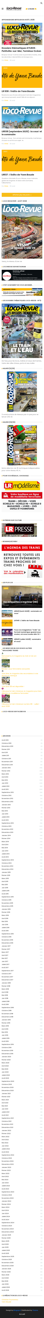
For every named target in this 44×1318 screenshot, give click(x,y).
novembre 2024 (22, 1229)
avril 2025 (22, 1244)
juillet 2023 (22, 1186)
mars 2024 (22, 1207)
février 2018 (22, 986)
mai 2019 (22, 1032)
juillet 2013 (22, 817)
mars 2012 (22, 774)
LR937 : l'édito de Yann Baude (18, 174)
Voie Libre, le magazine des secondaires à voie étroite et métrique (20, 674)
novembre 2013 (22, 829)
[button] (2, 8)
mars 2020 (22, 1063)
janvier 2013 (22, 805)
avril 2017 (22, 955)
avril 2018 (22, 992)
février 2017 (22, 949)
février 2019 (22, 1023)
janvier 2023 (22, 1167)
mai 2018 (22, 995)
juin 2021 (22, 1109)
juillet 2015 (22, 891)
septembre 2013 (22, 823)
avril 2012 (22, 777)
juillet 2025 (22, 1250)
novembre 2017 (22, 977)
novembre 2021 (22, 1124)
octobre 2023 (22, 1195)
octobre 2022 (22, 1158)
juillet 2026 (22, 1287)
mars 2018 (22, 989)
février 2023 (22, 1170)
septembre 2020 (22, 1081)
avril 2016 (22, 918)
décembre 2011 (22, 765)
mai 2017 (22, 958)
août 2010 (22, 740)
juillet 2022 (22, 1149)
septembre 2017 (22, 971)
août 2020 (22, 1078)
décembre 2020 (22, 1090)
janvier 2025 (22, 1235)
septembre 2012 (22, 792)
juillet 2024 (22, 1216)
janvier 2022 (22, 1130)
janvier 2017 (22, 946)
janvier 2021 (22, 1093)
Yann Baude (6, 1302)
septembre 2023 (22, 1192)
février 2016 (22, 912)
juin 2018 (22, 998)
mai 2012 (22, 780)
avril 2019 (22, 1029)
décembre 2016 (22, 943)
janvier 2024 (22, 1201)
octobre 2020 (22, 1084)
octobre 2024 (22, 1226)
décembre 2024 (22, 1232)
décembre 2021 (22, 1127)
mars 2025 (22, 1241)
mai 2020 (22, 1069)
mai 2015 (22, 884)
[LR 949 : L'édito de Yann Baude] (7, 623)
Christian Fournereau (10, 1300)
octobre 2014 (22, 863)
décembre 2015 (22, 906)
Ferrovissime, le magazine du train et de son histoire (19, 657)
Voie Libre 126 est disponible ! (13, 686)
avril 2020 (22, 1066)
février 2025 (22, 1238)
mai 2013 (22, 811)
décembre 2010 (22, 746)
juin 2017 (22, 961)
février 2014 (22, 838)
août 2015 (22, 894)
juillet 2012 (22, 786)
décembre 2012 (22, 802)
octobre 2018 (22, 1010)
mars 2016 (22, 915)
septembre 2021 (22, 1118)
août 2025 (22, 1253)
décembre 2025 (22, 1266)
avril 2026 (22, 1278)
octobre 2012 (22, 795)
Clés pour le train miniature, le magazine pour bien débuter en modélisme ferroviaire (22, 692)
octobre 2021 (22, 1121)
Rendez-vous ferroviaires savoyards (16, 669)
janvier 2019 (22, 1020)
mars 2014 (22, 841)
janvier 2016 (22, 909)
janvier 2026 (22, 1269)
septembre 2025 (22, 1256)
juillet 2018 (22, 1001)
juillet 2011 (22, 755)
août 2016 (22, 931)
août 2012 (22, 789)
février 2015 (22, 875)
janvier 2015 (22, 872)
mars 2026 (22, 1275)
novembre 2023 (22, 1198)
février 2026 (22, 1272)
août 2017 (22, 967)
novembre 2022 (22, 1161)
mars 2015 (22, 878)
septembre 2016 (22, 934)
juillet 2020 (22, 1075)
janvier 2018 (22, 983)
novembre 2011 (22, 762)
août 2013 (22, 820)
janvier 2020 (22, 1057)
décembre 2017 (22, 980)
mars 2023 (22, 1173)
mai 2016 (22, 921)
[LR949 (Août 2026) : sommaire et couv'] (7, 613)
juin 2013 (22, 814)
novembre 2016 (22, 940)
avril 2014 (22, 845)
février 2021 (22, 1097)
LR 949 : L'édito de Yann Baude (26, 621)
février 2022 (22, 1133)
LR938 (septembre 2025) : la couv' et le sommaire (22, 133)
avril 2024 (22, 1210)
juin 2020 (22, 1072)
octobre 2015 (22, 900)
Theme (35, 1310)
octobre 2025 (22, 1259)
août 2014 (22, 857)
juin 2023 (22, 1183)
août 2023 (22, 1189)
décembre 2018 (22, 1017)
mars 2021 (22, 1100)
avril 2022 (22, 1140)
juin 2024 (22, 1213)
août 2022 (22, 1152)
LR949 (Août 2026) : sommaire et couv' (28, 612)
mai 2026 (22, 1281)
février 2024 (22, 1204)
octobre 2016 (22, 937)
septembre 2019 (22, 1044)
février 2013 (22, 808)
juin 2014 (22, 851)
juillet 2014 (22, 854)
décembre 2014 (22, 869)
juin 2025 (22, 1247)
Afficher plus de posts (21, 195)
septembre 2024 (22, 1223)
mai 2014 (22, 848)
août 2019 (22, 1041)
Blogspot (17, 1310)
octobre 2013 (22, 826)
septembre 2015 (22, 897)
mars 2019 (22, 1026)
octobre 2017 (22, 974)
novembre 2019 (22, 1050)
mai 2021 (22, 1106)
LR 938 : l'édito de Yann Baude (18, 91)
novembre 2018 (22, 1014)
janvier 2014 (22, 835)
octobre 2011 (22, 759)
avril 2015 (22, 881)
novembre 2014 (22, 866)
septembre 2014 (22, 860)
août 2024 (22, 1220)
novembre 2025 (22, 1263)
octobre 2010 (22, 743)
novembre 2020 (22, 1087)
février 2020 (22, 1060)
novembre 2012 (22, 798)
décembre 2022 (22, 1164)
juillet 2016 (22, 927)
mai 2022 (22, 1143)
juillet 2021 (22, 1112)
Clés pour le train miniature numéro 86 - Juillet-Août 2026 (21, 705)
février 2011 (22, 749)
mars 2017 (22, 952)
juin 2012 (22, 783)
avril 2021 (22, 1103)
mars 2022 (22, 1137)
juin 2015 (22, 888)
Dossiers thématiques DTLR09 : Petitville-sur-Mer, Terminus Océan (21, 50)
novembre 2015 (22, 903)
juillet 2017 (22, 964)
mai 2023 (22, 1180)
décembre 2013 (22, 832)
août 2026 (22, 1290)
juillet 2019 (22, 1038)
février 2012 (22, 771)
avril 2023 (22, 1176)
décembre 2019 (22, 1054)
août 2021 (22, 1115)
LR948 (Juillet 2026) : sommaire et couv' (27, 640)
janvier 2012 (22, 768)
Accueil (22, 1314)
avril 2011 (22, 752)
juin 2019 (22, 1035)
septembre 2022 (22, 1155)
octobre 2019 (22, 1047)
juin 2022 (22, 1146)
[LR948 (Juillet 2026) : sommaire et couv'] (7, 641)
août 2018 (22, 1004)
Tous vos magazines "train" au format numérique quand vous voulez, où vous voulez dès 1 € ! (27, 632)
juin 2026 (22, 1284)
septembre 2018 (22, 1007)
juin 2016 (22, 924)
